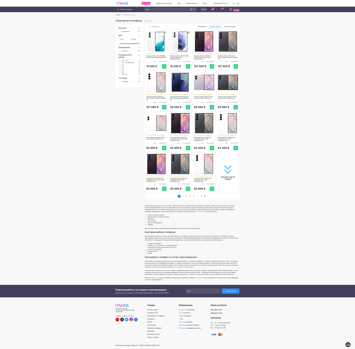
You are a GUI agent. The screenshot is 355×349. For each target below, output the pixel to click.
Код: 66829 (234, 61)
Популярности (202, 26)
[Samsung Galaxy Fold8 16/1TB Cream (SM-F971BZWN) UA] (156, 123)
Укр (238, 3)
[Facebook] (136, 319)
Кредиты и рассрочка (164, 3)
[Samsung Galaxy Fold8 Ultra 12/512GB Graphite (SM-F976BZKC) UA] (204, 123)
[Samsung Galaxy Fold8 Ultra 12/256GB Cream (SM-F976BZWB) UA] (204, 164)
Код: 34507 (162, 61)
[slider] (119, 44)
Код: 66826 (186, 143)
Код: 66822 (210, 143)
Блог (179, 3)
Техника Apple (152, 310)
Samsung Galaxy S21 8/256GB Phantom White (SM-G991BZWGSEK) (179, 57)
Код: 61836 (186, 61)
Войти (204, 9)
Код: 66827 (210, 61)
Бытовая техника (153, 334)
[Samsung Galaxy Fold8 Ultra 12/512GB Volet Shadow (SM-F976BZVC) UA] (180, 123)
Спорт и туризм (153, 337)
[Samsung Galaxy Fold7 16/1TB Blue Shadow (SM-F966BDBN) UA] (180, 82)
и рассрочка (187, 310)
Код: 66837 (162, 143)
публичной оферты (189, 325)
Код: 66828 (162, 102)
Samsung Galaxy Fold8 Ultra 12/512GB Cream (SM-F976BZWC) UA (226, 139)
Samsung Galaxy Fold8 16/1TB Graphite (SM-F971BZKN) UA (227, 97)
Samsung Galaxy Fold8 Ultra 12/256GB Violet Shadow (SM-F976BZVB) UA (155, 180)
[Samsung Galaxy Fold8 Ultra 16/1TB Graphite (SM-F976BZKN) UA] (228, 41)
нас (181, 319)
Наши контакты (191, 3)
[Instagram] (131, 319)
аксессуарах (200, 211)
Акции (147, 3)
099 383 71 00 (216, 313)
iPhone (184, 267)
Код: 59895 (186, 102)
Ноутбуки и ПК (152, 313)
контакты (184, 313)
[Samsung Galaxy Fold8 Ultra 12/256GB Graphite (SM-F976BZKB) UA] (180, 164)
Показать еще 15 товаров (228, 178)
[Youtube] (117, 319)
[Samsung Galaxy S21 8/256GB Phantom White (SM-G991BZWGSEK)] (180, 41)
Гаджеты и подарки (154, 328)
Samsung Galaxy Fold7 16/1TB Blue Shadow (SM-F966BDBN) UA (179, 98)
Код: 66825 (210, 184)
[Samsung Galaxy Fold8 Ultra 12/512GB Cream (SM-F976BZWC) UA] (228, 123)
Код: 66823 (162, 184)
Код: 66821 (234, 143)
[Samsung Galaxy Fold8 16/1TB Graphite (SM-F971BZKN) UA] (228, 82)
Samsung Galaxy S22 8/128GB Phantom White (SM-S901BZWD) (156, 56)
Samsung (176, 267)
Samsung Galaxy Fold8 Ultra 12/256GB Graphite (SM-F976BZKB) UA (178, 180)
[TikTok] (122, 319)
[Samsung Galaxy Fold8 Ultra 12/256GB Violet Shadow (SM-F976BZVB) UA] (156, 164)
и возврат (185, 316)
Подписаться (231, 291)
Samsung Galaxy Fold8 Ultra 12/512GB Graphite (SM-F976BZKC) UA (202, 139)
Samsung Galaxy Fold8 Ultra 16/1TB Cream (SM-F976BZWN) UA (156, 98)
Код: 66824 (186, 184)
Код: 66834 (234, 102)
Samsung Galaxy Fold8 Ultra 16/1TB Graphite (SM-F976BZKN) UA (228, 57)
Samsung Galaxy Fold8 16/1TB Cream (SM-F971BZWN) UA (155, 138)
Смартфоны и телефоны (156, 316)
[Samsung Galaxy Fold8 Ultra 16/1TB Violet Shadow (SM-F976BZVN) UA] (204, 41)
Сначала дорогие (215, 26)
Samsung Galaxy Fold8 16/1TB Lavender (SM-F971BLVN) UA (203, 97)
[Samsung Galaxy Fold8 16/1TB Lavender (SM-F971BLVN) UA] (204, 82)
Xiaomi (149, 322)
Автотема (150, 331)
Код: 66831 (210, 102)
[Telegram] (127, 319)
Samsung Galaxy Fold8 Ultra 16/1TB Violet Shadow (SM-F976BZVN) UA (202, 57)
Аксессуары (151, 325)
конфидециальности (190, 328)
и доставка (185, 322)
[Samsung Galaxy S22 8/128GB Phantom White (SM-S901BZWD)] (156, 41)
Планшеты (151, 319)
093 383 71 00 (221, 3)
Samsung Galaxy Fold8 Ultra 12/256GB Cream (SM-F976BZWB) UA (202, 180)
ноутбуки (199, 277)
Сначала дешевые (230, 26)
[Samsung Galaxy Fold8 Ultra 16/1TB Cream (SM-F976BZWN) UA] (156, 82)
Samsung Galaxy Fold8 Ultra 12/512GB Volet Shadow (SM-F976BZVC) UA (179, 139)
